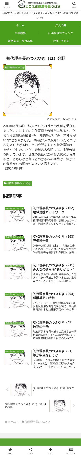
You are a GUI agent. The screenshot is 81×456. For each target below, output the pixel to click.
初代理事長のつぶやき (19, 183)
